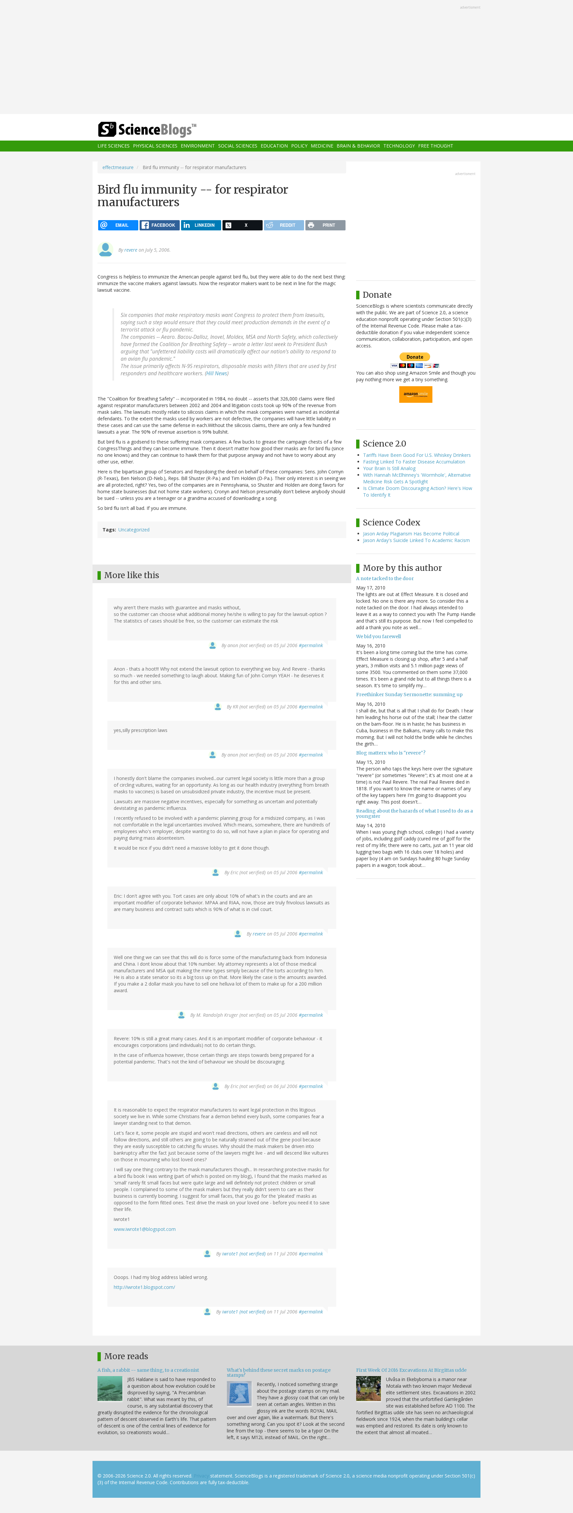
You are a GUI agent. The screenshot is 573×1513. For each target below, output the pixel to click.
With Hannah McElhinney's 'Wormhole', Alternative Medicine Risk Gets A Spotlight (417, 478)
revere (130, 250)
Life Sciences (113, 146)
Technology (399, 146)
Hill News (216, 373)
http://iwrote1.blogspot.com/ (144, 1287)
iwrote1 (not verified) (244, 1253)
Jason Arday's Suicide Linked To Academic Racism (416, 540)
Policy (299, 146)
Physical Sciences (155, 146)
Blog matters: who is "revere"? (390, 753)
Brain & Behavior (358, 146)
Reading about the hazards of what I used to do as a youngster (414, 813)
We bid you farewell (378, 636)
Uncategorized (134, 529)
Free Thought (435, 146)
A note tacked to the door (385, 578)
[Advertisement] (286, 57)
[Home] (160, 130)
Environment (198, 146)
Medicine (322, 146)
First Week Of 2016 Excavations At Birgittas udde (411, 1370)
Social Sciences (237, 146)
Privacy (201, 1476)
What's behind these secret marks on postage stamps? (279, 1372)
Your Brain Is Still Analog (389, 468)
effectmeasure (118, 167)
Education (274, 146)
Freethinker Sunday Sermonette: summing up (409, 694)
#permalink (311, 645)
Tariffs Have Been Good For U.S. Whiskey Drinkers (417, 455)
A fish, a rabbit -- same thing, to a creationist (148, 1370)
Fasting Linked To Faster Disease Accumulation (414, 461)
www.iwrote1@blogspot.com (145, 1229)
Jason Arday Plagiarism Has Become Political (411, 533)
